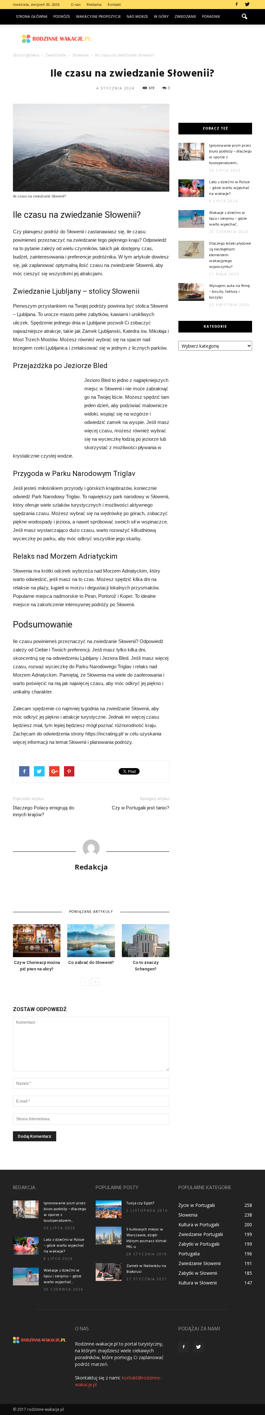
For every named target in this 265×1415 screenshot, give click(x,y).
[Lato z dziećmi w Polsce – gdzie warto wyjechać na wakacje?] (191, 188)
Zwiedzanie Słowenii (199, 1263)
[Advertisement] (176, 38)
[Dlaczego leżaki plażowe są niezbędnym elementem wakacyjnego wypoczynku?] (191, 250)
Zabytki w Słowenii (197, 1273)
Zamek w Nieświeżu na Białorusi (146, 1269)
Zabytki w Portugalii (198, 1244)
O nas (75, 4)
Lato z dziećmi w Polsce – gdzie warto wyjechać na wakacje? (229, 188)
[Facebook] (236, 4)
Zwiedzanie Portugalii (200, 1234)
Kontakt (114, 4)
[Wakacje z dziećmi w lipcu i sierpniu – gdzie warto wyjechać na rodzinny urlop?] (191, 219)
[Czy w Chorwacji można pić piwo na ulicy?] (36, 940)
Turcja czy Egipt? (140, 1203)
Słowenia (187, 1215)
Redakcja (91, 866)
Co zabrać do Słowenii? (91, 962)
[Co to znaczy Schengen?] (145, 940)
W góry (161, 17)
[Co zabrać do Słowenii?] (91, 940)
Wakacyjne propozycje (98, 17)
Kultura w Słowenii (197, 1283)
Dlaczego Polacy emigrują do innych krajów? (43, 811)
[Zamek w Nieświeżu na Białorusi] (109, 1272)
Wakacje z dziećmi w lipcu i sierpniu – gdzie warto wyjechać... (228, 219)
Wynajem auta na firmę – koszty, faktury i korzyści (229, 292)
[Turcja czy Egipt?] (109, 1209)
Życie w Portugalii (196, 1205)
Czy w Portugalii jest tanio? (140, 808)
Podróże (61, 17)
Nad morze (137, 17)
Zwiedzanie (185, 17)
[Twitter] (247, 4)
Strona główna (32, 17)
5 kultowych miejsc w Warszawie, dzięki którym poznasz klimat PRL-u (146, 1238)
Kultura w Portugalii (198, 1224)
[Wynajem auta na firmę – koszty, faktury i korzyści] (191, 292)
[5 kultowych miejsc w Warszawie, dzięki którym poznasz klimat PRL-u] (109, 1235)
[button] (244, 17)
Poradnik (211, 17)
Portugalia (189, 1254)
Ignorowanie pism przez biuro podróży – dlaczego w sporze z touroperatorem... (230, 154)
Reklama (94, 4)
